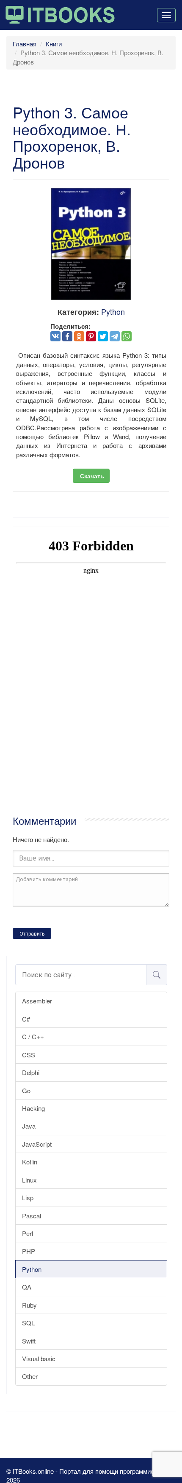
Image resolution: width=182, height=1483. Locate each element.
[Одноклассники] (79, 336)
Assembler (37, 1000)
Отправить (31, 934)
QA (26, 1286)
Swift (29, 1340)
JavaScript (37, 1144)
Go (26, 1090)
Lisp (27, 1197)
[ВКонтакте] (55, 336)
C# (26, 1018)
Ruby (29, 1305)
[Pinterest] (91, 336)
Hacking (33, 1108)
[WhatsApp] (126, 336)
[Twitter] (103, 336)
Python (31, 1269)
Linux (29, 1179)
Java (29, 1125)
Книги (54, 43)
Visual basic (38, 1358)
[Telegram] (115, 336)
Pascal (31, 1215)
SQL (28, 1322)
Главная (24, 43)
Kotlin (29, 1161)
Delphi (30, 1072)
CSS (28, 1054)
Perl (27, 1233)
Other (30, 1376)
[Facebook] (67, 336)
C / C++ (33, 1036)
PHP (28, 1251)
